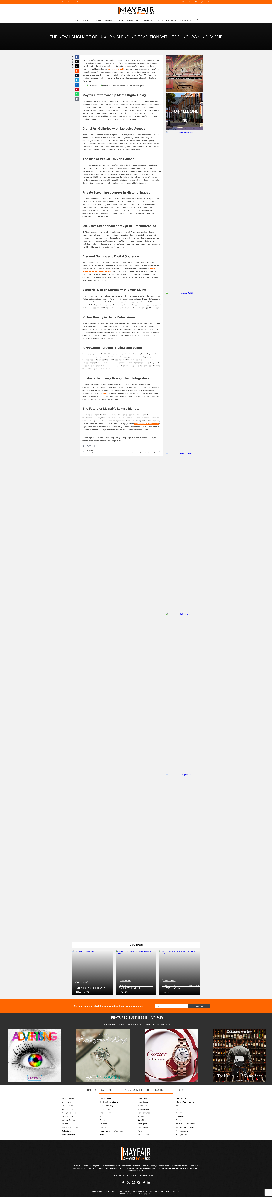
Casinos (65, 1124)
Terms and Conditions (154, 1191)
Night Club (142, 1120)
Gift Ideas (103, 1124)
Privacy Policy (138, 1191)
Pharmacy (141, 1131)
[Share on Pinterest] (77, 89)
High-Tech (104, 1127)
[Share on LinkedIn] (77, 85)
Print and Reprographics (185, 1102)
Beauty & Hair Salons (70, 1113)
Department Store (68, 1135)
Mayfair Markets (144, 1106)
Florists (102, 1116)
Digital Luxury (109, 438)
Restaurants (180, 1109)
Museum (141, 1116)
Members (176, 1191)
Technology (180, 1116)
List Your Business (187, 2)
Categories (185, 20)
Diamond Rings (105, 1098)
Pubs (177, 1106)
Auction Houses (68, 1106)
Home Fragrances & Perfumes (111, 1131)
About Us (87, 20)
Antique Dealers (68, 1098)
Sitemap (168, 1191)
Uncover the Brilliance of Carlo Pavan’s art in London (136, 987)
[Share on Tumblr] (77, 75)
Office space (142, 1124)
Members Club (143, 1109)
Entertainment (169, 980)
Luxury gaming (120, 438)
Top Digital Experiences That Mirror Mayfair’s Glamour (181, 987)
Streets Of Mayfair (104, 20)
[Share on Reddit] (77, 71)
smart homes (94, 441)
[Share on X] (77, 61)
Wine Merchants (182, 1131)
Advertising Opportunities (202, 2)
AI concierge (87, 438)
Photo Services (143, 1135)
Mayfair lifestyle (133, 438)
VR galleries (116, 441)
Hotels (102, 1135)
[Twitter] (128, 1182)
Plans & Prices (109, 1191)
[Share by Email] (77, 99)
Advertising (147, 20)
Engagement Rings (107, 1106)
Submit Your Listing (167, 20)
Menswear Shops (144, 1113)
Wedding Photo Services (185, 1127)
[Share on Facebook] (77, 57)
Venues (178, 1120)
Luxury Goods (143, 1102)
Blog (120, 20)
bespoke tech (98, 438)
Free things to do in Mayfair (90, 988)
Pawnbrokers (143, 1127)
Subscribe (199, 1006)
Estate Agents (105, 1109)
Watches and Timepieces (185, 1124)
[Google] (138, 1182)
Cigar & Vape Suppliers (70, 1127)
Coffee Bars (66, 1131)
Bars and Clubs (67, 1109)
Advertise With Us (124, 1191)
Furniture (103, 1120)
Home (75, 20)
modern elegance (146, 438)
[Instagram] (133, 1182)
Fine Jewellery (105, 1113)
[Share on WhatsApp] (77, 94)
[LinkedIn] (149, 1182)
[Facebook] (123, 1182)
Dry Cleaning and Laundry (109, 1102)
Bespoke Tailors (68, 1116)
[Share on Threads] (77, 66)
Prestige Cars (181, 1098)
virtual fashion (105, 441)
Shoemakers (180, 1113)
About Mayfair (97, 1191)
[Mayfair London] (136, 11)
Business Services (69, 1120)
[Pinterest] (143, 1182)
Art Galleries (82, 983)
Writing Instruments (183, 1135)
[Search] (197, 20)
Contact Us (132, 20)
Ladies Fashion (143, 1098)
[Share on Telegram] (77, 80)
